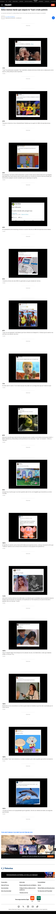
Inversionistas (4, 888)
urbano (3, 8)
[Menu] (2, 5)
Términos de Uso (23, 892)
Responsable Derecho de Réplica (27, 885)
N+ (6, 1)
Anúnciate (22, 882)
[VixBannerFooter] (28, 875)
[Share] (53, 17)
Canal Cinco (15, 1)
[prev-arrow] (0, 849)
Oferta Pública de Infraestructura (46, 888)
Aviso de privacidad (6, 891)
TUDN (10, 1)
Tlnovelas (47, 1)
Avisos (39, 885)
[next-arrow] (54, 849)
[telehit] (8, 5)
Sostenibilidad (41, 882)
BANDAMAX (41, 1)
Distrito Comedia (28, 1)
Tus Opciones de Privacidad (45, 891)
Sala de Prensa (5, 885)
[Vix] (53, 5)
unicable (21, 1)
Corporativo (4, 882)
